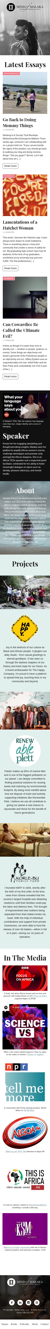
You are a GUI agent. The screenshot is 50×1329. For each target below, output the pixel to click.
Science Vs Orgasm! (35, 1054)
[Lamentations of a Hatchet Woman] (25, 195)
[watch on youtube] (25, 410)
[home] (25, 7)
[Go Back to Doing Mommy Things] (25, 93)
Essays (5, 1324)
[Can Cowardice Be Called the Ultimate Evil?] (25, 298)
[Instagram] (28, 1302)
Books (14, 1324)
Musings (8, 176)
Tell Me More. (29, 1110)
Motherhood (11, 73)
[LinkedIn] (20, 1302)
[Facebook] (12, 1302)
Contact (45, 1324)
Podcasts (24, 1324)
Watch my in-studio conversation (17, 1247)
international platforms (38, 1205)
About (35, 1324)
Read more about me (24, 542)
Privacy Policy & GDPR (25, 1312)
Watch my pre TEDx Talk (16, 1151)
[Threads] (37, 1302)
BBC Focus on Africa (38, 996)
